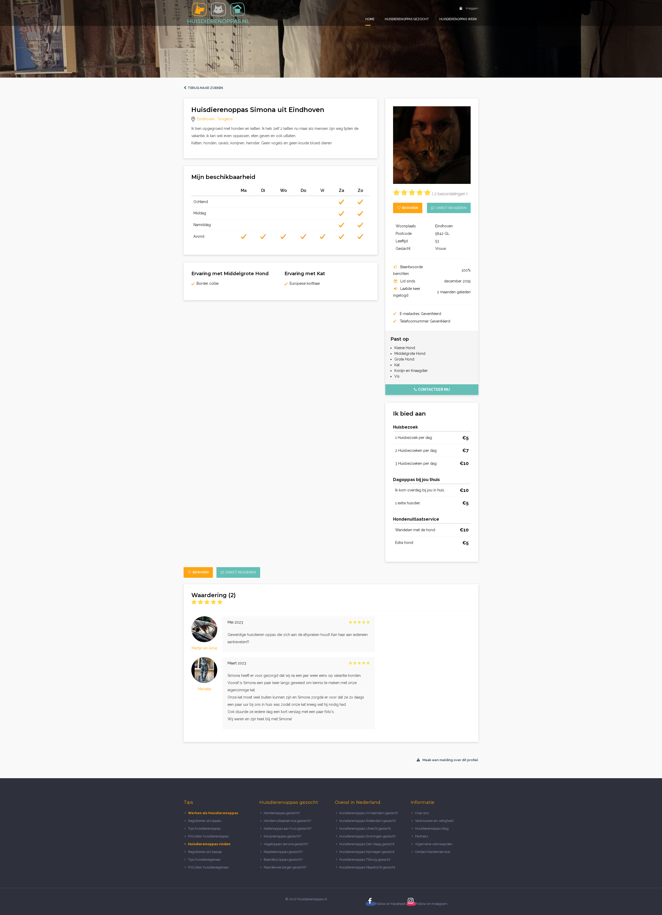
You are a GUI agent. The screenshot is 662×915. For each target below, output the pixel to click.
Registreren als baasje (205, 852)
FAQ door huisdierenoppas (208, 836)
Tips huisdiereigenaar (204, 859)
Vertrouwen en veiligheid (434, 821)
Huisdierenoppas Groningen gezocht (367, 836)
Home (369, 19)
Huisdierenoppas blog (432, 828)
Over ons (422, 813)
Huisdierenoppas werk (458, 19)
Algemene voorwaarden (434, 844)
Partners (421, 836)
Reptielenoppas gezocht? (283, 852)
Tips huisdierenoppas (204, 828)
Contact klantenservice (432, 852)
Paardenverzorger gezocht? (285, 867)
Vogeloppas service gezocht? (286, 844)
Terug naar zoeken (204, 88)
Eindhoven (206, 119)
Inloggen (471, 8)
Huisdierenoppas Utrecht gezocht (365, 828)
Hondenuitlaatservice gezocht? (287, 821)
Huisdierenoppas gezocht (407, 19)
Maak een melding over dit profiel (450, 760)
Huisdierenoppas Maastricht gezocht (367, 867)
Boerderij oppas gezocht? (283, 859)
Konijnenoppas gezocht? (282, 836)
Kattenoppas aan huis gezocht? (287, 828)
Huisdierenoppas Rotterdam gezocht (367, 821)
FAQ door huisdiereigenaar (208, 867)
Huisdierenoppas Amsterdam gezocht (368, 813)
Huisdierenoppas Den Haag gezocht (366, 844)
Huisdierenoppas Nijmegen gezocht (366, 852)
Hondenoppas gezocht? (282, 813)
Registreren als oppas (204, 821)
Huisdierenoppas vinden (209, 844)
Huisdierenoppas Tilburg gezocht (364, 859)
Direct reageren (450, 208)
